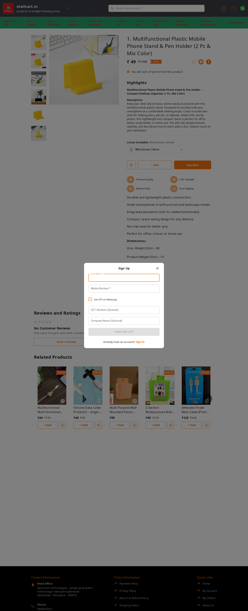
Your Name (96, 274)
